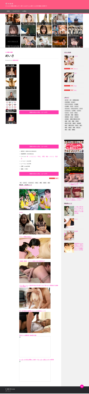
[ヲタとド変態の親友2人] (35, 248)
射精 (66, 121)
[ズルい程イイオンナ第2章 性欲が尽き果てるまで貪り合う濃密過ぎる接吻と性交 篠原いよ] (35, 298)
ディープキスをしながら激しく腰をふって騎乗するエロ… (74, 184)
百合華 (76, 231)
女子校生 (67, 119)
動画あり (76, 114)
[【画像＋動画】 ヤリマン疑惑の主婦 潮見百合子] (35, 272)
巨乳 (69, 121)
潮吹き (74, 123)
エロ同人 (24, 11)
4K (27, 156)
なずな (21, 212)
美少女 (45, 182)
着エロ (77, 125)
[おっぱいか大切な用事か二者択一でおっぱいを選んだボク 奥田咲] (35, 371)
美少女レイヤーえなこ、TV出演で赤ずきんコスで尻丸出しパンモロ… (74, 199)
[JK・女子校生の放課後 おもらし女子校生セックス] (35, 322)
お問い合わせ (8, 390)
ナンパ (81, 108)
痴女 (66, 125)
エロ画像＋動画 (9, 52)
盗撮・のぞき (71, 125)
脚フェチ (78, 127)
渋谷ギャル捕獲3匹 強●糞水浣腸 (27, 335)
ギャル (71, 106)
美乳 (43, 156)
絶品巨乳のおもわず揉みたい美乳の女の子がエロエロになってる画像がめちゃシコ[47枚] (78, 246)
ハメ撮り (73, 110)
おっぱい (73, 102)
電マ (66, 129)
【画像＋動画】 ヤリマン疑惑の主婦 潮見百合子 (32, 261)
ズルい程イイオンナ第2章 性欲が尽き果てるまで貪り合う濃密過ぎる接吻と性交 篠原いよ (38, 286)
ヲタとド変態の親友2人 (25, 236)
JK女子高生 (67, 102)
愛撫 (73, 121)
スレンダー (67, 108)
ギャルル (9, 4)
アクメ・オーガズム (69, 104)
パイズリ (79, 110)
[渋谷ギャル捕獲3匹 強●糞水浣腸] (35, 346)
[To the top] (82, 386)
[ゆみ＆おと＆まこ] (35, 199)
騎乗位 (73, 129)
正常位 (77, 121)
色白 (47, 156)
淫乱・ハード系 (68, 123)
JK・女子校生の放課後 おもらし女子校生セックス (32, 311)
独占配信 (79, 123)
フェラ (71, 112)
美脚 (74, 127)
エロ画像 (67, 106)
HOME (8, 11)
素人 (81, 125)
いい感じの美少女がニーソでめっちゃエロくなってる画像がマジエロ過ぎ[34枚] (78, 210)
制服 (72, 114)
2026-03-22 (15, 60)
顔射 (69, 129)
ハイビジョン (32, 156)
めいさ (9, 55)
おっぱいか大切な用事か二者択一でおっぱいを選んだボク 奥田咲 (36, 359)
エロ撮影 (76, 104)
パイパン (51, 156)
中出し (39, 156)
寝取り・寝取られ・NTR (75, 119)
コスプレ (76, 106)
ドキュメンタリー (74, 108)
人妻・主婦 (67, 114)
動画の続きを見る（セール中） (39, 112)
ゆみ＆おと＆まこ (24, 188)
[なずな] (35, 223)
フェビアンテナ (16, 11)
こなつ (76, 219)
